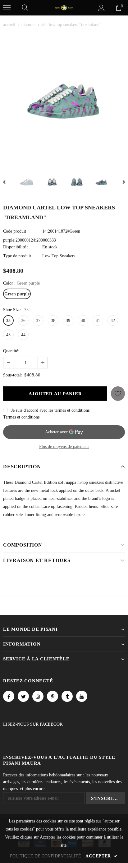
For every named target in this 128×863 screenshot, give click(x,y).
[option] (64, 97)
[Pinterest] (52, 696)
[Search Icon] (25, 8)
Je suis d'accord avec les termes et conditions (50, 410)
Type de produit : (18, 256)
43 (8, 335)
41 (98, 320)
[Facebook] (8, 696)
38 (53, 320)
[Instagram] (37, 696)
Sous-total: (12, 375)
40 (83, 320)
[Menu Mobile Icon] (7, 7)
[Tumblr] (67, 696)
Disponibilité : (15, 247)
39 (68, 320)
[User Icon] (101, 8)
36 (23, 320)
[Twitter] (23, 696)
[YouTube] (81, 696)
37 (38, 320)
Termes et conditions (21, 417)
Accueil (9, 24)
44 (23, 335)
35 (8, 320)
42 (113, 320)
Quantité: (11, 351)
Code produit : (16, 231)
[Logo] (64, 7)
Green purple (17, 294)
